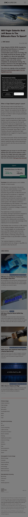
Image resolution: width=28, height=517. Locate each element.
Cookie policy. (5, 90)
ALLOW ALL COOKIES (19, 93)
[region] (14, 86)
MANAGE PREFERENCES (8, 94)
